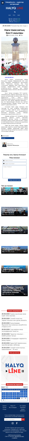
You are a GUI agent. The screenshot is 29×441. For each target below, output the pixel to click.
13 (14, 395)
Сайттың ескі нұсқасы (14, 435)
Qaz (18, 15)
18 (7, 396)
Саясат (4, 405)
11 (7, 395)
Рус (14, 15)
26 (10, 398)
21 (18, 396)
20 (14, 396)
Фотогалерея (13, 407)
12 (10, 395)
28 (18, 398)
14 (18, 395)
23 (25, 396)
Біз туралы (23, 405)
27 (14, 398)
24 (3, 398)
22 (22, 396)
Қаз (10, 15)
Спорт (4, 409)
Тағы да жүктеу (14, 353)
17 (3, 396)
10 (3, 395)
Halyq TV (12, 405)
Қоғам (3, 138)
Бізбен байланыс (23, 410)
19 (10, 396)
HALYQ (14, 8)
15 (22, 395)
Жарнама (22, 407)
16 (25, 395)
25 (7, 398)
